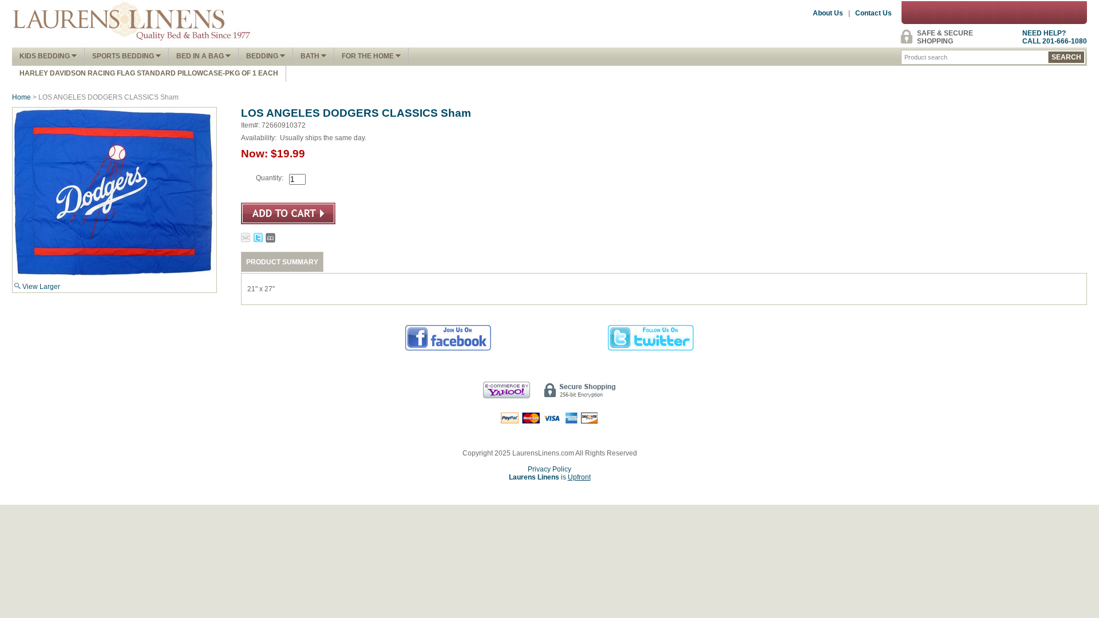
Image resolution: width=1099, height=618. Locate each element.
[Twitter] (651, 349)
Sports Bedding (124, 56)
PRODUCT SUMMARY (282, 262)
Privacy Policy (549, 469)
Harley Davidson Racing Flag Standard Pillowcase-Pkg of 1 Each (148, 73)
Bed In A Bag (201, 56)
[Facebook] (448, 349)
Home (21, 97)
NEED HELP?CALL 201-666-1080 (1054, 37)
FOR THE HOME (369, 56)
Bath (311, 56)
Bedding (263, 56)
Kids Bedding (45, 56)
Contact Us (873, 13)
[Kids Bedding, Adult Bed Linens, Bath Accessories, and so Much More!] (132, 43)
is (550, 477)
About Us (828, 13)
